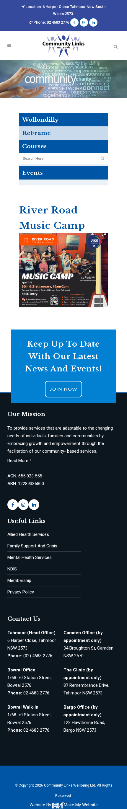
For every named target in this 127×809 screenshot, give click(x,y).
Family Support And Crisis (32, 546)
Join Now (63, 389)
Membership (19, 580)
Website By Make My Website (64, 805)
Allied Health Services (28, 534)
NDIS (12, 569)
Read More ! (19, 460)
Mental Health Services (29, 557)
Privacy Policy (20, 592)
